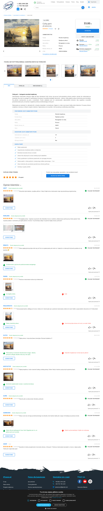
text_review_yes (89, 208)
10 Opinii (50, 28)
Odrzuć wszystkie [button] (59, 505)
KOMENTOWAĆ (9, 208)
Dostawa (68, 2)
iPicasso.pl (7, 477)
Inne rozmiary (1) (37, 85)
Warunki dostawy (83, 45)
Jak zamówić (31, 481)
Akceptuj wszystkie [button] (43, 505)
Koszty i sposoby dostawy (35, 487)
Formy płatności (60, 2)
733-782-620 (23, 6)
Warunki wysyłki (83, 41)
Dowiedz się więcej (56, 497)
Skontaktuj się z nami (61, 477)
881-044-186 (23, 4)
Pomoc (73, 2)
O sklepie (53, 2)
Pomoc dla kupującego (36, 477)
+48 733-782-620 (60, 484)
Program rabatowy (8, 487)
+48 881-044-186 (60, 481)
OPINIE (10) (21, 85)
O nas (4, 481)
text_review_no (94, 208)
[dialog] (51, 500)
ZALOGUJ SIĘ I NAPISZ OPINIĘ (58, 175)
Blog (77, 2)
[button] (51, 80)
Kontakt (82, 2)
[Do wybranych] (55, 28)
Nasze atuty (6, 484)
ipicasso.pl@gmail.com (61, 487)
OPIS (9, 85)
